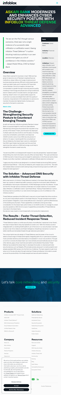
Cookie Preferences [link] (46, 386)
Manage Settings (16, 381)
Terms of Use (21, 375)
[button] (57, 2)
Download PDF (49, 133)
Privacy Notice (10, 373)
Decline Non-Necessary (16, 389)
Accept (16, 385)
